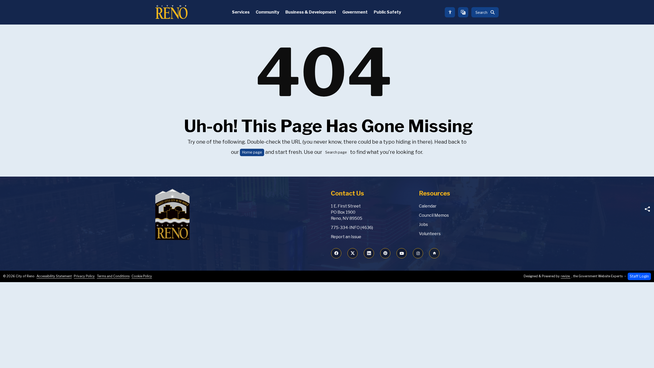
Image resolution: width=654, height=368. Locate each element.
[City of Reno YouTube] (401, 253)
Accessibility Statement (54, 276)
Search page (336, 152)
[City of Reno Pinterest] (385, 253)
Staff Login (639, 276)
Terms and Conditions (113, 276)
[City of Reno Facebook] (336, 253)
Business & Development (310, 12)
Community (267, 12)
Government (355, 12)
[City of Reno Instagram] (418, 253)
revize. (565, 276)
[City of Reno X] (352, 253)
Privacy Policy (84, 276)
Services (241, 12)
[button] (485, 12)
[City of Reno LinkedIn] (369, 253)
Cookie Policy (142, 276)
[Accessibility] (450, 12)
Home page (252, 152)
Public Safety (387, 12)
